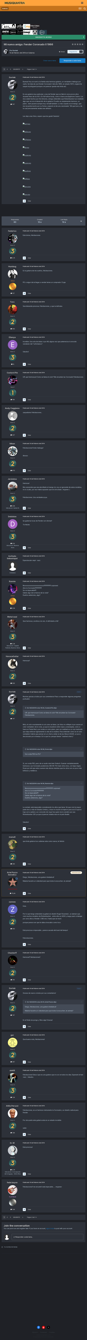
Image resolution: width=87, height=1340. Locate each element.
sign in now (50, 1228)
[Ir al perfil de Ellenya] (12, 345)
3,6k (13, 506)
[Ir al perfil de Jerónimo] (12, 486)
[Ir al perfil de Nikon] (12, 451)
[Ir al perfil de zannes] (12, 909)
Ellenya (12, 337)
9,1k (13, 543)
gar (12, 1035)
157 (13, 293)
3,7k (13, 258)
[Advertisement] (40, 17)
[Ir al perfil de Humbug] (12, 274)
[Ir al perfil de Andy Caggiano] (12, 415)
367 (13, 1062)
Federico (12, 231)
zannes (12, 902)
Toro (12, 302)
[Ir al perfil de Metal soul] (12, 624)
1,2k (13, 1097)
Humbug (12, 266)
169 (13, 399)
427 (13, 435)
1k (13, 364)
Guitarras (31, 53)
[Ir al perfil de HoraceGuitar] (12, 664)
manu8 (12, 837)
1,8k (13, 1133)
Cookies (52, 1332)
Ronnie (12, 581)
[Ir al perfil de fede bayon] (12, 1190)
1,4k (13, 1209)
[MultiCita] (24, 201)
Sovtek (15, 50)
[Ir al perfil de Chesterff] (12, 960)
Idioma (34, 1332)
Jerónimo (12, 479)
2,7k (13, 1170)
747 (13, 104)
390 (13, 864)
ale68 (12, 1070)
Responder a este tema (72, 60)
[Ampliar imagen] (26, 124)
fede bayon (12, 1182)
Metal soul (12, 617)
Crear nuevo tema (49, 60)
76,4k (13, 893)
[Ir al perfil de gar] (12, 1042)
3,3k (13, 643)
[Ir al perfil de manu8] (12, 844)
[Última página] (22, 69)
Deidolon (12, 516)
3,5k (13, 608)
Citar (29, 201)
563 (13, 929)
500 (13, 683)
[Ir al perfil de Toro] (12, 309)
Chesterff (12, 953)
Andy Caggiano (12, 408)
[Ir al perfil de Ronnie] (12, 589)
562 (13, 329)
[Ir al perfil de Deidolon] (12, 524)
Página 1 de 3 (31, 69)
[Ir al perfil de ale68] (12, 1078)
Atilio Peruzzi (12, 1106)
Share (62, 52)
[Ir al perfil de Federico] (12, 238)
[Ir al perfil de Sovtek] (6, 51)
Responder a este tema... (24, 1237)
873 (13, 470)
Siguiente (16, 69)
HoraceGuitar (12, 656)
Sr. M (12, 1143)
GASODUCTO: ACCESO (43, 37)
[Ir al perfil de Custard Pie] (12, 380)
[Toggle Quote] (26, 708)
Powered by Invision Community (43, 1337)
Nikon (12, 443)
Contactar (43, 1332)
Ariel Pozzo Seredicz (12, 873)
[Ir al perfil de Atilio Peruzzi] (12, 1113)
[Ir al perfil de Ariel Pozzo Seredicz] (12, 882)
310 (13, 980)
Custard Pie (12, 373)
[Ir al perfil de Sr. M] (12, 1150)
